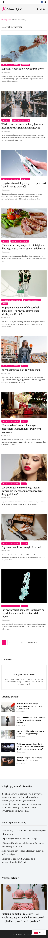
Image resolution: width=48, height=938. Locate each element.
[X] (45, 1)
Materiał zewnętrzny (11, 65)
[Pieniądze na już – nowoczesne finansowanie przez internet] (8, 758)
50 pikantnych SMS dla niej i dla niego (19, 838)
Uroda (24, 543)
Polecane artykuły (10, 877)
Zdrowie (25, 179)
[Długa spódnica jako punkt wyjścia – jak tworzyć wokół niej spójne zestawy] (8, 718)
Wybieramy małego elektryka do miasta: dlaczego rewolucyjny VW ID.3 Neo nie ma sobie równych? (30, 746)
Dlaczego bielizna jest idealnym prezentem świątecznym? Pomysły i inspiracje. (21, 429)
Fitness (5, 241)
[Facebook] (42, 1)
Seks (23, 483)
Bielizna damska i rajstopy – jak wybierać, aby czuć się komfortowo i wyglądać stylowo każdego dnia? (22, 917)
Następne (32, 642)
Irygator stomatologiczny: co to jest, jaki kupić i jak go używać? (23, 184)
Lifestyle (6, 120)
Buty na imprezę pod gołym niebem (21, 369)
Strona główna (6, 20)
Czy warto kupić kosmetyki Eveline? (21, 547)
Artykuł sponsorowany (12, 300)
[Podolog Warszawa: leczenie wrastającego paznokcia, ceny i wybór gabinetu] (8, 704)
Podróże (25, 65)
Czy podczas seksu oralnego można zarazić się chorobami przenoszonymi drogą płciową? (22, 491)
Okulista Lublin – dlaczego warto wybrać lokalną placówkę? (30, 732)
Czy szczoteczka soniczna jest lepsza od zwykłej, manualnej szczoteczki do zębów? (23, 613)
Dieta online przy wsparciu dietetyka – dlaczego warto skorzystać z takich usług (23, 246)
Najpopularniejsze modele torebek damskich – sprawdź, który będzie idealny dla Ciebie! (20, 311)
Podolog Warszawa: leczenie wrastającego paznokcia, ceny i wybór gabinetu (29, 706)
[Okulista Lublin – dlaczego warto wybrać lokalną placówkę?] (8, 731)
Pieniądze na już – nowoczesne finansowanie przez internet (29, 758)
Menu (42, 9)
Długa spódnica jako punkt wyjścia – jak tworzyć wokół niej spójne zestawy (31, 720)
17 (22, 642)
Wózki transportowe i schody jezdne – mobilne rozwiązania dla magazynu (22, 126)
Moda (5, 303)
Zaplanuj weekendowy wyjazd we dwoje (23, 68)
